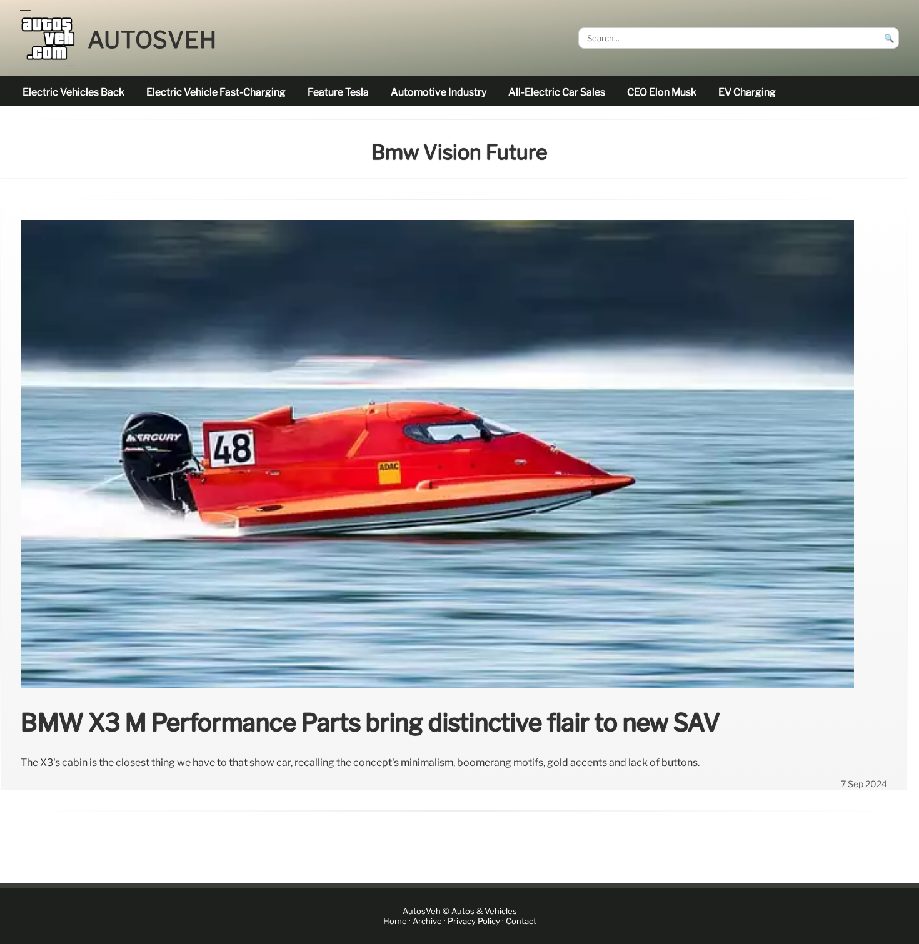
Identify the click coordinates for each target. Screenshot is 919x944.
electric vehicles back (73, 92)
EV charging (747, 92)
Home (395, 921)
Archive (427, 921)
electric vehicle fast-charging (216, 92)
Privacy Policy (474, 921)
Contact (521, 921)
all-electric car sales (556, 92)
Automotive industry (438, 92)
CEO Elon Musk (661, 92)
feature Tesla (338, 92)
